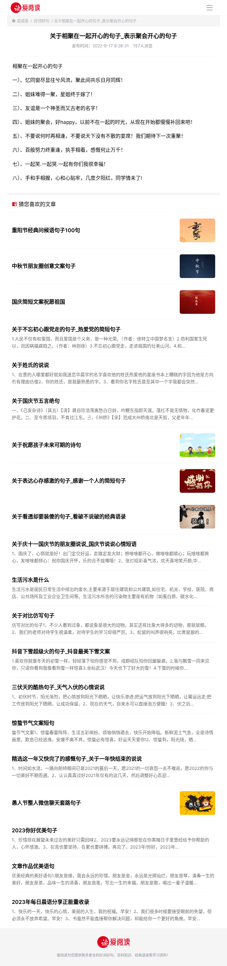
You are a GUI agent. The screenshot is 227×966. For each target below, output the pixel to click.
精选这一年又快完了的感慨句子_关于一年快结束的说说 (77, 759)
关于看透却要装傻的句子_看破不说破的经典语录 (69, 516)
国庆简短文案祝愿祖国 (38, 302)
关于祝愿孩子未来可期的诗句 (46, 445)
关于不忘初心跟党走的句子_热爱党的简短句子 (66, 329)
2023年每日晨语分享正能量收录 (50, 902)
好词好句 (41, 20)
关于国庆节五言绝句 (36, 401)
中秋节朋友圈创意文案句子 (44, 266)
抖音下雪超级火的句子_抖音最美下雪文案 (61, 651)
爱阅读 (22, 20)
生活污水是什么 (30, 580)
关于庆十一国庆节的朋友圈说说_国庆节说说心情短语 (74, 544)
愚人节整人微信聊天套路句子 (46, 803)
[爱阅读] (25, 7)
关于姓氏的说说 (30, 365)
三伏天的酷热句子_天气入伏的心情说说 (58, 687)
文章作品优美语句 (33, 866)
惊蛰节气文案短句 (33, 723)
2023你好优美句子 (34, 830)
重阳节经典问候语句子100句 (46, 230)
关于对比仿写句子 (33, 616)
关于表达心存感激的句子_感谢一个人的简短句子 (69, 481)
